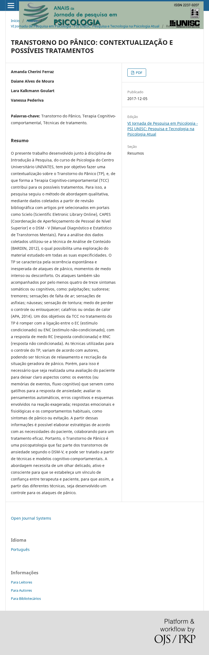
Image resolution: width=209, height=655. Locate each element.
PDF (138, 72)
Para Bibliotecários (26, 598)
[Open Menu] (10, 5)
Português (20, 549)
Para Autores (21, 590)
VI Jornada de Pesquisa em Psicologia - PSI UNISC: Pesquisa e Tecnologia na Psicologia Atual (85, 26)
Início (15, 20)
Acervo (32, 20)
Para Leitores (21, 582)
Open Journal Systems (31, 518)
